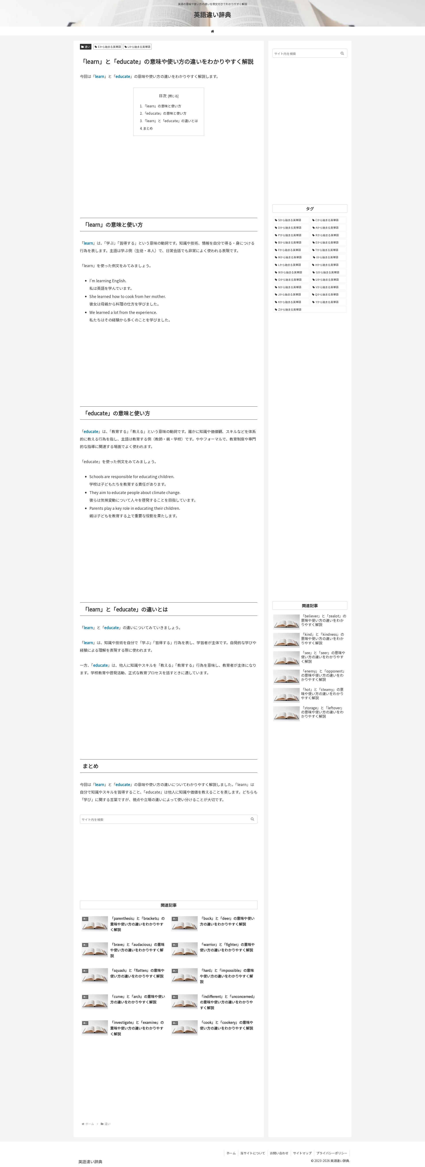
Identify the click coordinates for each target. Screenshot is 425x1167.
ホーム (231, 1153)
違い (87, 46)
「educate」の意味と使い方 (164, 113)
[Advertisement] (168, 174)
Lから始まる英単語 (139, 46)
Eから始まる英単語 (109, 46)
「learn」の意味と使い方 (162, 105)
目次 (162, 95)
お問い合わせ (279, 1153)
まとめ (148, 128)
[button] (252, 819)
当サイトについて (252, 1153)
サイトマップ (302, 1153)
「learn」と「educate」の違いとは (170, 120)
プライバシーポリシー (331, 1153)
